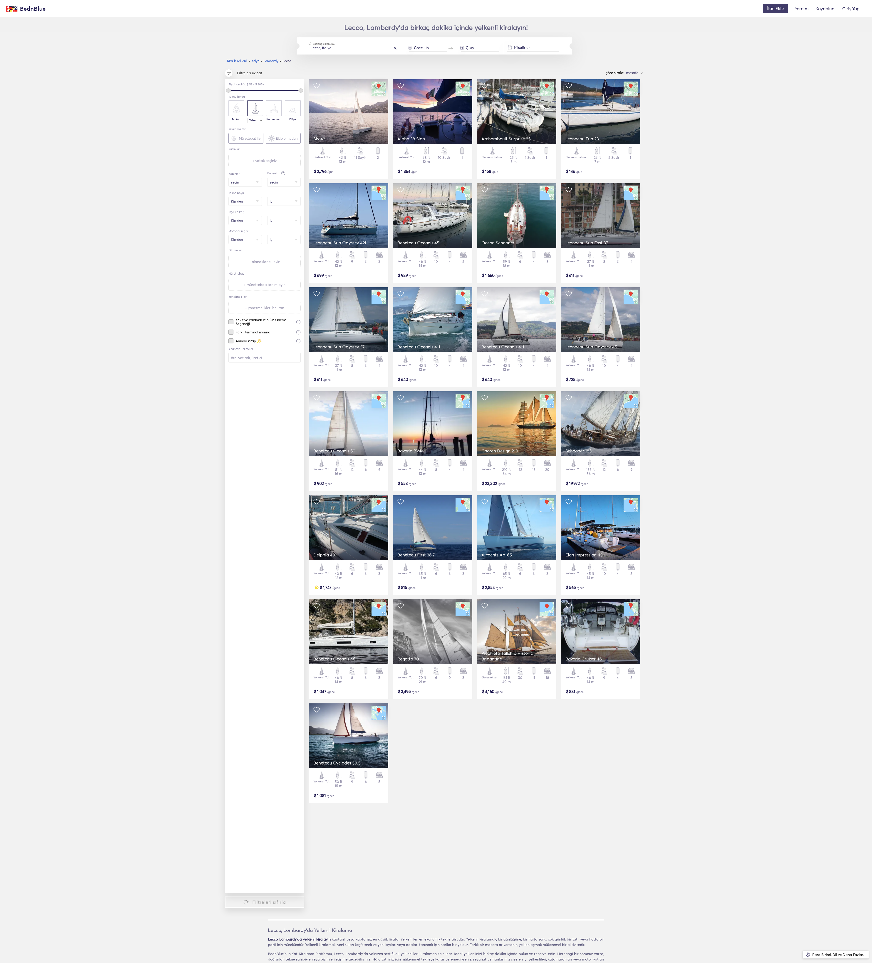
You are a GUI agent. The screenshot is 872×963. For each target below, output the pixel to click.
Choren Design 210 (499, 451)
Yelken (253, 120)
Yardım (802, 8)
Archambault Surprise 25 (505, 138)
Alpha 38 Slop (411, 138)
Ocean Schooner (497, 243)
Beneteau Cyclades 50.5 (336, 763)
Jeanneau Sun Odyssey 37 (338, 347)
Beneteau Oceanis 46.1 (335, 659)
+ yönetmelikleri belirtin (264, 307)
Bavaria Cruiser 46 (583, 659)
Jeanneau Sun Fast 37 (586, 243)
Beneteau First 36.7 (416, 555)
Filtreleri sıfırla (269, 902)
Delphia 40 (324, 555)
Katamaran (273, 119)
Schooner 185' (578, 451)
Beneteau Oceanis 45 (418, 243)
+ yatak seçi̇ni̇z (264, 160)
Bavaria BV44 (410, 451)
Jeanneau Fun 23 (582, 138)
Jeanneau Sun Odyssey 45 (591, 347)
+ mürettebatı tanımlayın (264, 284)
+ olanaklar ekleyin (264, 261)
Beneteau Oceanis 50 (334, 451)
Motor (236, 119)
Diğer (292, 119)
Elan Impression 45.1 (585, 555)
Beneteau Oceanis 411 (418, 347)
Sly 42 (319, 138)
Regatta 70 (408, 659)
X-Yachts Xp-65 (496, 555)
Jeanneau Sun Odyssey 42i (339, 243)
